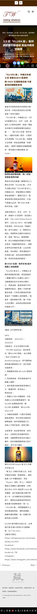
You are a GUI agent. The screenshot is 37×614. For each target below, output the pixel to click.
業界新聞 (10, 33)
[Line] (22, 63)
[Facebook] (14, 63)
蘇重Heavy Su (9, 54)
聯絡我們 (11, 588)
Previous (6, 565)
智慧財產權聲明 (12, 591)
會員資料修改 (19, 588)
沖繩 (20, 56)
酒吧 (6, 58)
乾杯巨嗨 (15, 56)
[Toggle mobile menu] (33, 12)
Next (33, 565)
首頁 (3, 33)
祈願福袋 (26, 56)
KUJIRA (9, 56)
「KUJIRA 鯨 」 (11, 117)
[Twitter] (18, 63)
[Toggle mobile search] (29, 12)
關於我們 (4, 588)
